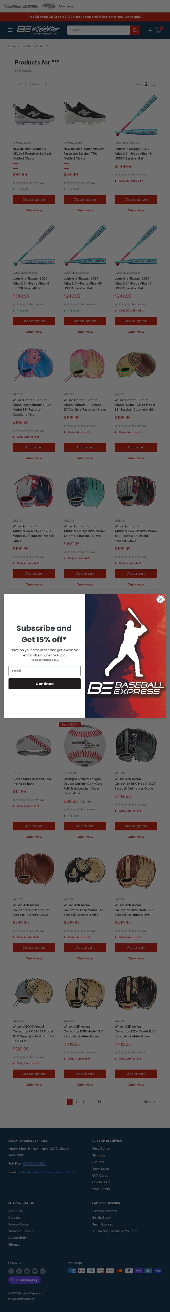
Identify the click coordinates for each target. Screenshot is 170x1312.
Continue (45, 683)
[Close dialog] (160, 599)
